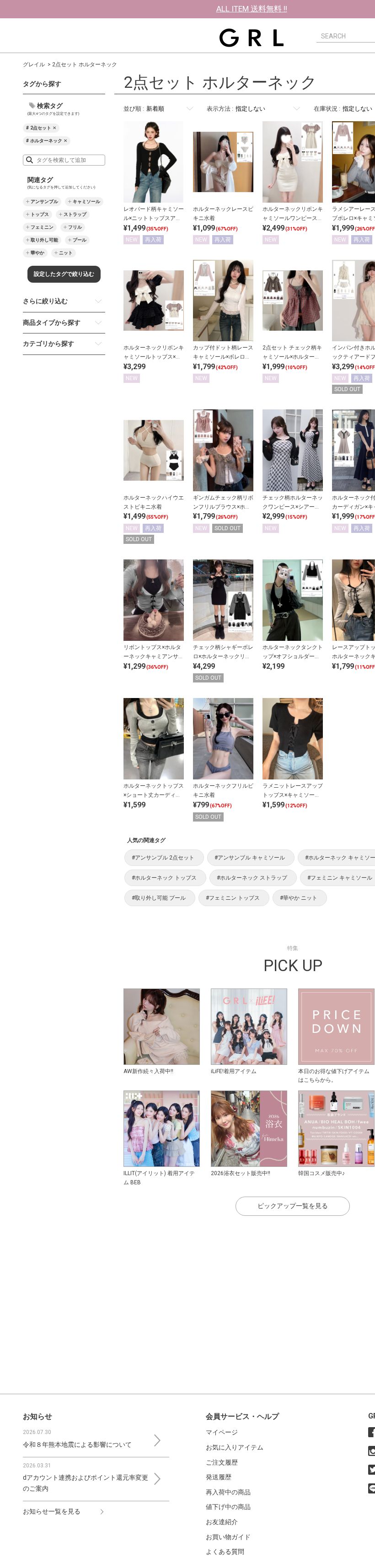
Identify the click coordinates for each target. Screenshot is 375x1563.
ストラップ (75, 214)
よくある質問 (225, 1551)
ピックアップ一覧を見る (292, 1205)
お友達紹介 (222, 1521)
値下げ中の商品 (228, 1506)
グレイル (34, 64)
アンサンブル (44, 201)
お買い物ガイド (228, 1537)
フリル (75, 227)
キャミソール (86, 201)
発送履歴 (218, 1477)
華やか (37, 252)
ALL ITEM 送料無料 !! (251, 8)
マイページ (222, 1432)
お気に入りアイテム (234, 1447)
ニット (66, 252)
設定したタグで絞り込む (64, 274)
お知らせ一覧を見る (51, 1511)
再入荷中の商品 (228, 1492)
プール (79, 239)
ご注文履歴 (222, 1462)
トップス (40, 214)
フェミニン (42, 227)
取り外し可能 (44, 239)
